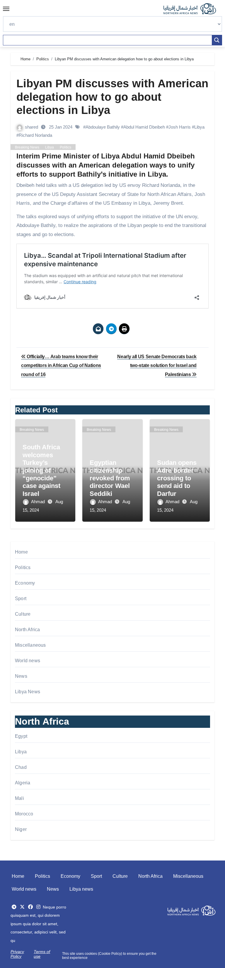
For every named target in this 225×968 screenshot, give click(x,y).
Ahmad (38, 501)
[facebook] (30, 906)
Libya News (27, 691)
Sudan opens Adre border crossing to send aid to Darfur (177, 478)
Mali (19, 798)
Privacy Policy (17, 954)
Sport (20, 598)
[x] (22, 906)
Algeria (22, 782)
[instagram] (38, 906)
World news (27, 660)
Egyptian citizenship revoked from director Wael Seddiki (110, 478)
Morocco (24, 813)
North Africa (27, 629)
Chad (21, 767)
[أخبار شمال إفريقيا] (192, 8)
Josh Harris (179, 126)
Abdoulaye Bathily (103, 126)
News (21, 676)
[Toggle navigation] (6, 8)
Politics (65, 147)
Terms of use (42, 954)
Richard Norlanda (35, 135)
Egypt (21, 736)
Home (21, 551)
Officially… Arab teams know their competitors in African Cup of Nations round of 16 (61, 365)
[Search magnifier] (217, 40)
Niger (21, 829)
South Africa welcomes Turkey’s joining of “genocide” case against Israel (41, 470)
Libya (199, 126)
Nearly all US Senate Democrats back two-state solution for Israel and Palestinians (157, 365)
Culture (22, 614)
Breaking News (27, 147)
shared (32, 126)
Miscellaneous (30, 645)
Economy (25, 583)
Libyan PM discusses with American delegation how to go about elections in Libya (112, 96)
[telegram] (14, 906)
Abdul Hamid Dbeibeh (144, 126)
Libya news (81, 889)
